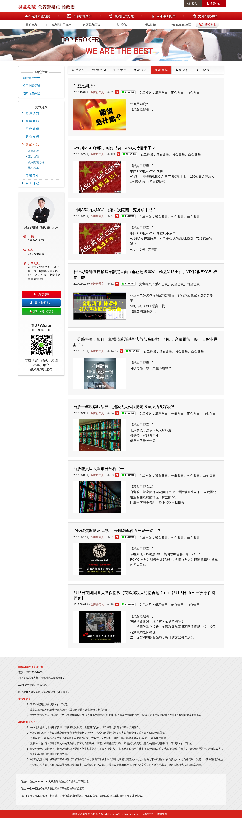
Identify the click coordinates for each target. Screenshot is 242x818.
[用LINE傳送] (128, 92)
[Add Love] (117, 92)
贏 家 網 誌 (32, 144)
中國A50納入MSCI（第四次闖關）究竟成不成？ (114, 210)
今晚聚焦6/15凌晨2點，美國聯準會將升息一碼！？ (117, 530)
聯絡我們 (148, 813)
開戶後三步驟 (31, 93)
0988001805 (36, 240)
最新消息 (151, 24)
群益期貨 (27, 6)
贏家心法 (33, 151)
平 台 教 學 (32, 128)
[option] (41, 284)
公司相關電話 (31, 85)
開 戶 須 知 (32, 113)
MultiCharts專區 (181, 24)
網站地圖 (162, 813)
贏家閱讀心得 (36, 162)
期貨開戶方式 (31, 78)
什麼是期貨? (84, 86)
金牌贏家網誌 (91, 24)
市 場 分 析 (32, 175)
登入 (194, 3)
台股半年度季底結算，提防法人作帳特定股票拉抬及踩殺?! (123, 407)
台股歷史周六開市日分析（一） (100, 468)
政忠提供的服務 (61, 24)
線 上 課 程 (32, 183)
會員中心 (215, 3)
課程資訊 (121, 24)
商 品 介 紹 (32, 136)
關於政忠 (31, 24)
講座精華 (33, 167)
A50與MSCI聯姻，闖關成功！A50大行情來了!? (114, 148)
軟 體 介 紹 (32, 121)
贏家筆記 (33, 156)
